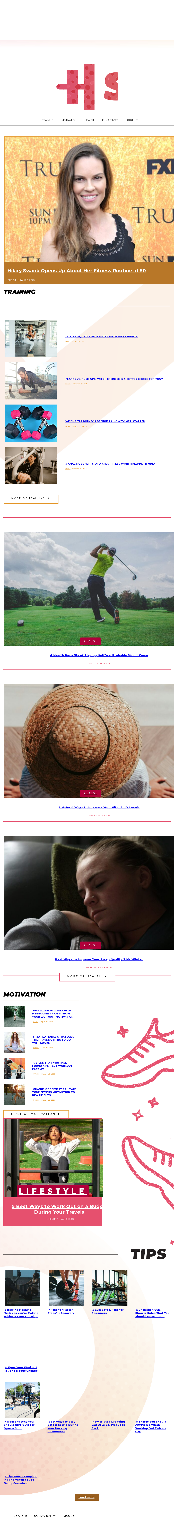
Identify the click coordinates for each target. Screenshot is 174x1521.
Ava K (36, 1048)
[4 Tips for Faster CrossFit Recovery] (65, 1287)
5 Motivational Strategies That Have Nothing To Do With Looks (53, 1039)
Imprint (68, 1516)
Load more (86, 1497)
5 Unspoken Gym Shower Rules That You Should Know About (152, 1313)
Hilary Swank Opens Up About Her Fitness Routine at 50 (76, 270)
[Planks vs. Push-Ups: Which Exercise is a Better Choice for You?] (30, 380)
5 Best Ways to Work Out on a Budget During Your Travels (60, 1209)
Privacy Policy (45, 1516)
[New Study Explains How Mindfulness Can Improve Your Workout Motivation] (13, 1015)
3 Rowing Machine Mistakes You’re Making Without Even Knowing (21, 1313)
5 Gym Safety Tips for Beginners (107, 1311)
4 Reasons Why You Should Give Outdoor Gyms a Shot (19, 1425)
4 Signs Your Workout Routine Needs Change (21, 1369)
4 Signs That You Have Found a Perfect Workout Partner (52, 1065)
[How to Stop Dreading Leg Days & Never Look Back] (108, 1399)
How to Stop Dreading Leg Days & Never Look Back (108, 1425)
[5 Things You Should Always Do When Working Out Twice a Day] (152, 1399)
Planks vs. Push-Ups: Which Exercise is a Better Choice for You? (114, 379)
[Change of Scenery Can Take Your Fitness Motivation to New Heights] (13, 1093)
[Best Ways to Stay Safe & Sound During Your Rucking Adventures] (65, 1399)
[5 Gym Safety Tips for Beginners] (108, 1287)
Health (90, 641)
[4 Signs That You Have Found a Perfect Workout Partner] (13, 1067)
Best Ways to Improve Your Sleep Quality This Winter (99, 959)
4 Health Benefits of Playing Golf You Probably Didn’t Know (99, 655)
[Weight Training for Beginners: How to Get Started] (30, 422)
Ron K (36, 1100)
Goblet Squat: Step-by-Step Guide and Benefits (101, 336)
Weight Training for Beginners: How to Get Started (105, 421)
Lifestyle (53, 1191)
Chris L (11, 280)
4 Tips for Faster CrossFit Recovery (61, 1311)
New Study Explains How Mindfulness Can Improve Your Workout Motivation (52, 1013)
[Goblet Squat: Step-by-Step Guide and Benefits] (30, 337)
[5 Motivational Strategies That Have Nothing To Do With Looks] (13, 1041)
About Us (20, 1516)
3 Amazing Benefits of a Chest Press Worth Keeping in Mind (110, 463)
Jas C (68, 426)
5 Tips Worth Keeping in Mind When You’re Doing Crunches (20, 1480)
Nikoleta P (91, 967)
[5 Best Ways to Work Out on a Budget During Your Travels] (52, 1157)
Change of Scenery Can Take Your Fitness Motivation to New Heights (54, 1092)
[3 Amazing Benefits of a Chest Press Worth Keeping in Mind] (30, 465)
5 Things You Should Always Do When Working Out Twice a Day (150, 1426)
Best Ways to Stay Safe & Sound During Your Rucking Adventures (63, 1426)
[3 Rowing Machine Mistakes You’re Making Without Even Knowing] (21, 1287)
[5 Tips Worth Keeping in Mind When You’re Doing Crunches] (21, 1454)
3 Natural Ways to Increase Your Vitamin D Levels (99, 807)
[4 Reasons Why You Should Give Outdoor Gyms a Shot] (21, 1399)
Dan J (68, 341)
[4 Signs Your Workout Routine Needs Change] (21, 1345)
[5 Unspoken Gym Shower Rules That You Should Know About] (152, 1287)
